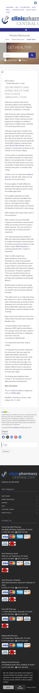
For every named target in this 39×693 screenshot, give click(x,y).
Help (16, 7)
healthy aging (15, 393)
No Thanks (20, 687)
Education (6, 451)
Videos (24, 60)
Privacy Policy (6, 513)
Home (7, 39)
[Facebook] (35, 2)
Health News (12, 60)
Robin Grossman (22, 246)
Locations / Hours (18, 10)
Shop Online (6, 496)
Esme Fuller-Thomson (17, 145)
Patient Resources (18, 39)
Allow (8, 687)
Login (8, 12)
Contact (4, 502)
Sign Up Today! (31, 10)
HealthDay (16, 427)
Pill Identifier (25, 7)
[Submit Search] (32, 55)
